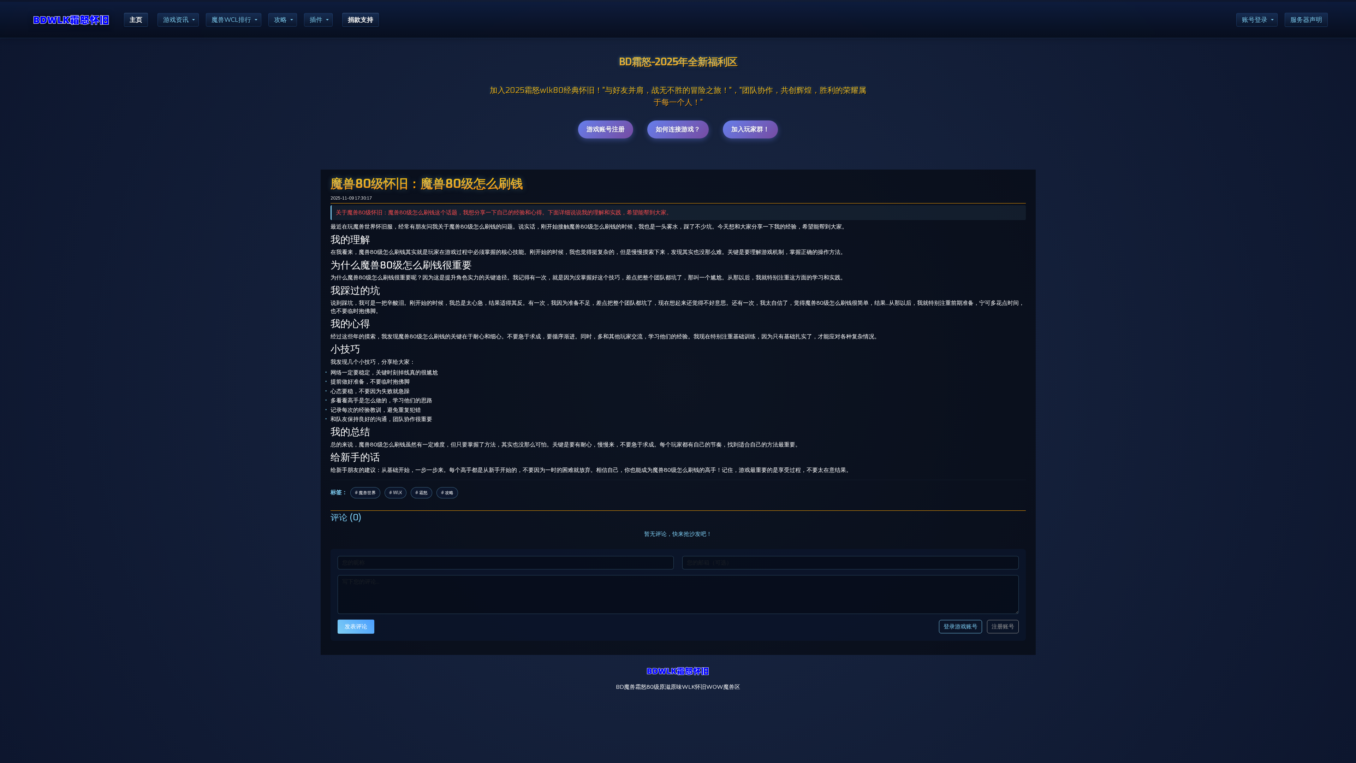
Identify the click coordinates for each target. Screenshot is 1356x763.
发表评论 (356, 626)
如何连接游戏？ (678, 129)
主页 (136, 20)
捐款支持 (360, 20)
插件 (316, 20)
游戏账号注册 (606, 129)
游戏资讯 (176, 20)
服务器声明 (1306, 20)
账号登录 (1254, 20)
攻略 (280, 20)
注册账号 (1003, 627)
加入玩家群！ (750, 129)
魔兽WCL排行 (231, 20)
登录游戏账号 (960, 626)
